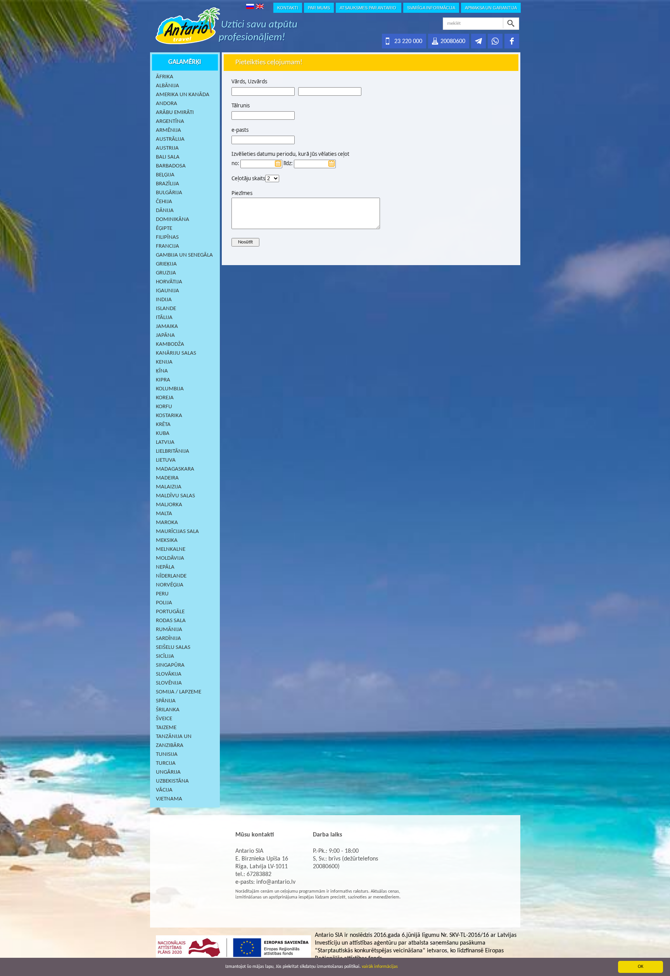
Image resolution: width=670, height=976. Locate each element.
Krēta (163, 425)
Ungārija (168, 772)
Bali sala (168, 157)
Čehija (164, 202)
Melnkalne (170, 549)
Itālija (164, 318)
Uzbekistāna (172, 781)
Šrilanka (168, 710)
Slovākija (168, 674)
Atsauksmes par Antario (368, 7)
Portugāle (170, 612)
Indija (164, 300)
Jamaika (167, 326)
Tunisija (167, 754)
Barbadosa (171, 166)
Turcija (166, 763)
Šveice (164, 719)
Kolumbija (170, 389)
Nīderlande (171, 576)
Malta (164, 514)
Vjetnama (169, 799)
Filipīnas (167, 237)
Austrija (167, 148)
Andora (166, 104)
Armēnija (168, 130)
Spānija (166, 701)
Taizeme (166, 728)
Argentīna (170, 121)
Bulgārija (169, 193)
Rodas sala (171, 621)
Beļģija (165, 175)
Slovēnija (169, 683)
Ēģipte (164, 228)
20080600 (452, 41)
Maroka (167, 523)
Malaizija (168, 487)
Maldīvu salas (175, 496)
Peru (162, 594)
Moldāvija (170, 558)
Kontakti (287, 7)
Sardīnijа (168, 638)
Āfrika (164, 77)
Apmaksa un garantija (491, 7)
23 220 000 (408, 41)
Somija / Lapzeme (178, 692)
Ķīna (162, 371)
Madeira (167, 478)
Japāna (165, 335)
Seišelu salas (173, 647)
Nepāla (165, 567)
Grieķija (166, 264)
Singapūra (170, 665)
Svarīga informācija (431, 7)
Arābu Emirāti (175, 113)
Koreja (165, 398)
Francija (167, 246)
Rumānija (169, 630)
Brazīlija (167, 184)
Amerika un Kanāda (182, 95)
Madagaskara (175, 469)
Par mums (319, 7)
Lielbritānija (172, 451)
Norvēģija (169, 585)
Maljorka (169, 505)
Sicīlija (165, 656)
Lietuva (166, 460)
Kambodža (170, 344)
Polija (164, 603)
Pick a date (278, 163)
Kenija (164, 362)
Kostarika (169, 416)
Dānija (165, 211)
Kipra (163, 380)
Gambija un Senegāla (184, 255)
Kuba (162, 433)
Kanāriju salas (176, 353)
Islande (166, 309)
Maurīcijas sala (177, 532)
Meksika (167, 540)
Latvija (165, 442)
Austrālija (170, 139)
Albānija (167, 86)
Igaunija (167, 291)
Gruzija (166, 273)
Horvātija (169, 282)
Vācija (164, 790)
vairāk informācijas (380, 966)
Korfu (164, 407)
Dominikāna (172, 219)
